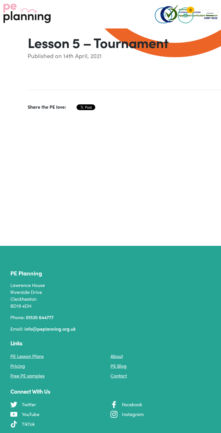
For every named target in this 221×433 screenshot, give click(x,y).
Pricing (17, 366)
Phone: (32, 317)
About (116, 356)
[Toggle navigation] (210, 15)
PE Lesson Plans (27, 356)
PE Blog (118, 366)
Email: (43, 328)
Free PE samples (27, 375)
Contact (118, 375)
